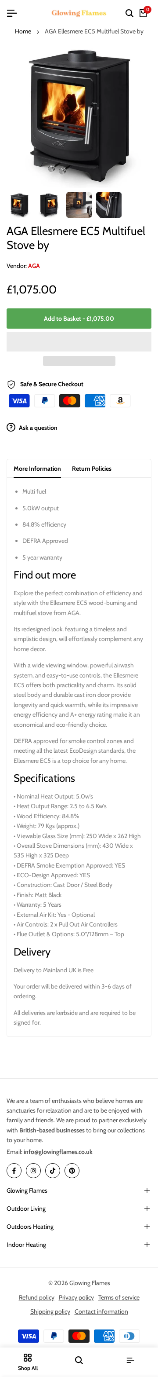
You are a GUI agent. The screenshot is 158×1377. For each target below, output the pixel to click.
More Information (37, 468)
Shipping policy (50, 1311)
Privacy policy (76, 1297)
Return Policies (91, 468)
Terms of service (119, 1297)
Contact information (101, 1311)
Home (23, 31)
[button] (79, 342)
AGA (34, 266)
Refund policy (36, 1297)
